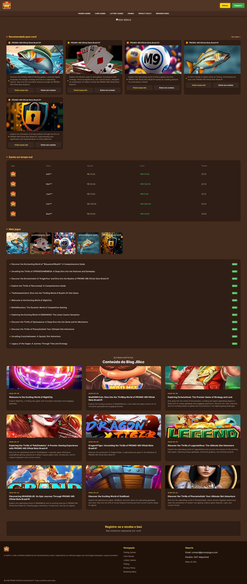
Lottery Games (116, 13)
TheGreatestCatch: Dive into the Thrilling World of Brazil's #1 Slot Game (44, 293)
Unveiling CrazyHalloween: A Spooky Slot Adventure (36, 336)
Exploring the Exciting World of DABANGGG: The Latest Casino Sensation (45, 314)
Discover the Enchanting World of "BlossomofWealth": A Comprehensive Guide (48, 264)
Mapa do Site (190, 562)
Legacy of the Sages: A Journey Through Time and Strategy (39, 343)
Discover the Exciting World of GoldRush (109, 496)
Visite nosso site (21, 90)
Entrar (225, 5)
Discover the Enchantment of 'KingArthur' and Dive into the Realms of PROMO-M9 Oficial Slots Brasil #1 (60, 278)
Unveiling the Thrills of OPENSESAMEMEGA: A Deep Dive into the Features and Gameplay (53, 271)
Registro (238, 5)
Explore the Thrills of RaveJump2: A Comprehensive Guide (38, 286)
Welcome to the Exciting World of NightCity (31, 300)
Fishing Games (84, 13)
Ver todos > (236, 37)
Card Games (100, 13)
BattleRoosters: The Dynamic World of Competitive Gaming (39, 307)
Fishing (131, 13)
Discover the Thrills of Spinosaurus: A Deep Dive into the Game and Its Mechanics (49, 322)
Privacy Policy (145, 13)
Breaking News (162, 13)
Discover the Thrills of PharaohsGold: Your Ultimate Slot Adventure (42, 329)
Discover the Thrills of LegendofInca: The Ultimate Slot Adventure (201, 445)
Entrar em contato (48, 90)
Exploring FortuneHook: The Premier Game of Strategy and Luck (200, 397)
